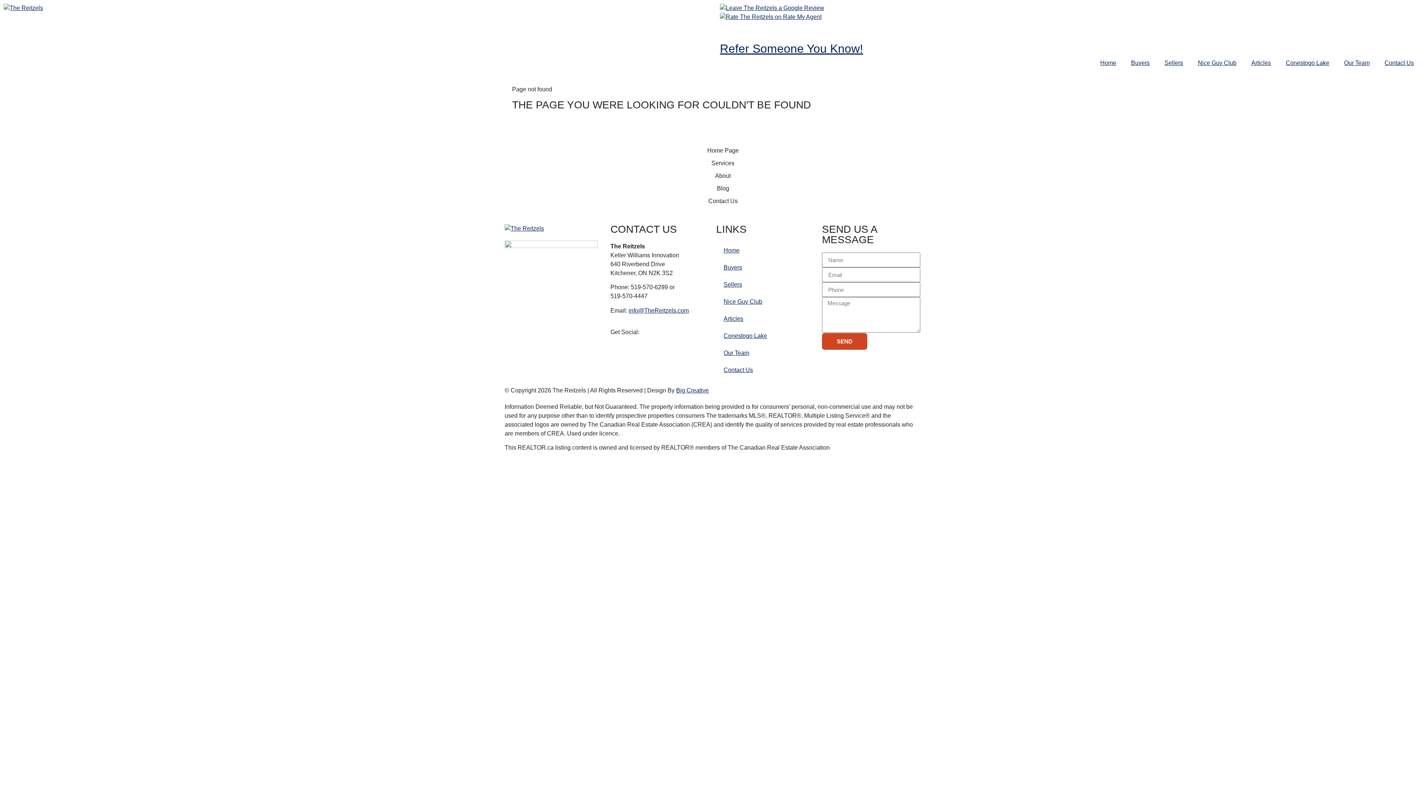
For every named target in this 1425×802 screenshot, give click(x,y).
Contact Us (1399, 63)
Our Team (1357, 63)
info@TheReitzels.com (659, 310)
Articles (1261, 63)
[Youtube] (769, 31)
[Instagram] (749, 31)
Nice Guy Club (1217, 63)
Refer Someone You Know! (791, 48)
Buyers (1140, 63)
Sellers (1173, 63)
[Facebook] (729, 31)
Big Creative (692, 390)
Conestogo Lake (1307, 63)
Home (1108, 63)
